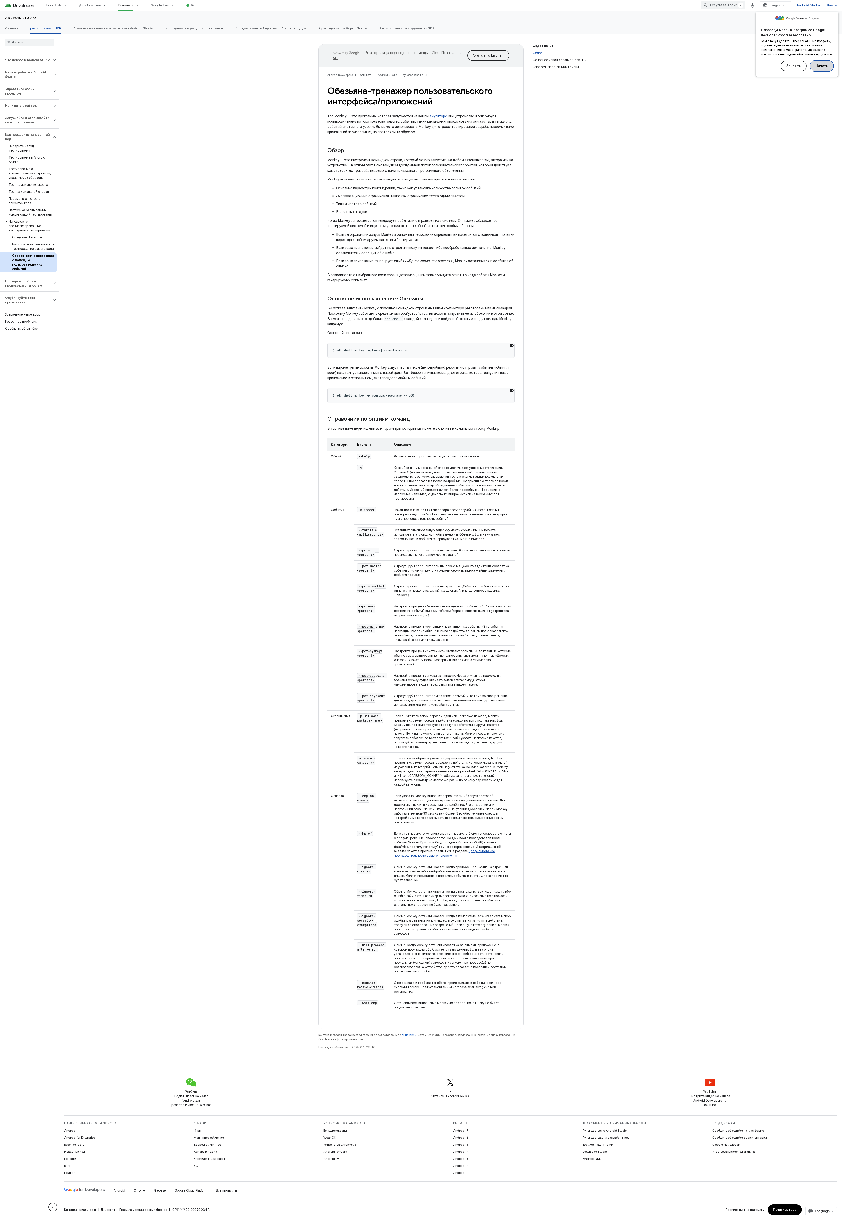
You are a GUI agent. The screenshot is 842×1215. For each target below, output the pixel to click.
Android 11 (460, 1173)
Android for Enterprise (79, 1138)
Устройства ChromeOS (339, 1145)
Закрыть (793, 66)
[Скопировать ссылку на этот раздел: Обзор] (348, 151)
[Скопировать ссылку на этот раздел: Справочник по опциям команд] (414, 419)
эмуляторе (438, 116)
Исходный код (74, 1152)
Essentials (54, 5)
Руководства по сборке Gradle (343, 28)
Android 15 (460, 1145)
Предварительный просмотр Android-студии (271, 28)
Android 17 (460, 1131)
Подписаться (785, 1210)
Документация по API (598, 1145)
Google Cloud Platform (191, 1190)
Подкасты (71, 1173)
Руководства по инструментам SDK (406, 28)
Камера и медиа (205, 1152)
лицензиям (409, 1035)
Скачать (11, 28)
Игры (197, 1131)
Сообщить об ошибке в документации (739, 1138)
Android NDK (592, 1159)
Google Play (159, 5)
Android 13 (460, 1159)
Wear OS (329, 1138)
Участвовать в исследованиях (733, 1152)
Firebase (160, 1190)
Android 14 (461, 1152)
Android (70, 1131)
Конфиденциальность (209, 1159)
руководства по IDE (45, 28)
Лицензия (108, 1209)
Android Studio (808, 5)
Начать (821, 66)
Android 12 (460, 1166)
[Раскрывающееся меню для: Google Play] (175, 5)
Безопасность (74, 1145)
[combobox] (723, 5)
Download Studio (595, 1152)
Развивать (125, 5)
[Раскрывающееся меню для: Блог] (204, 5)
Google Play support (726, 1145)
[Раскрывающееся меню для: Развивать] (139, 5)
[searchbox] (29, 42)
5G (196, 1166)
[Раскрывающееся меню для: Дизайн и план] (106, 5)
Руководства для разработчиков (606, 1138)
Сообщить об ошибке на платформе (738, 1131)
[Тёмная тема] (511, 345)
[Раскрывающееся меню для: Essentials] (68, 5)
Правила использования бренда (143, 1209)
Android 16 (461, 1138)
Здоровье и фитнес (207, 1145)
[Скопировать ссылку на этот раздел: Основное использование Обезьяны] (427, 299)
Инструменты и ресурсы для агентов (194, 28)
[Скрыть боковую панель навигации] (52, 1207)
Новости (70, 1159)
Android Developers (340, 75)
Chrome (139, 1190)
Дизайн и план (90, 5)
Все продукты (226, 1190)
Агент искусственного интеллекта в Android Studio (113, 28)
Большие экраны (335, 1131)
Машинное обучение (209, 1138)
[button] (26, 60)
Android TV (331, 1159)
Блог (194, 5)
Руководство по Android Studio (605, 1131)
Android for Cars (335, 1152)
